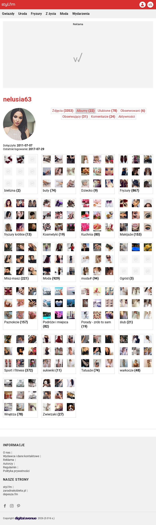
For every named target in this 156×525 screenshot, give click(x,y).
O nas (6, 452)
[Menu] (150, 5)
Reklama (8, 459)
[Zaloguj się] (142, 5)
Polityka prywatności (16, 471)
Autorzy (8, 463)
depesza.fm (10, 494)
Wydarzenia (81, 14)
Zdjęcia (62, 111)
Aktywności (126, 116)
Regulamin (9, 467)
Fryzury (36, 14)
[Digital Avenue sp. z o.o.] (26, 518)
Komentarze (103, 116)
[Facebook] (5, 506)
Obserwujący (75, 116)
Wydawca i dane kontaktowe (21, 456)
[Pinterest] (19, 506)
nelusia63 (17, 99)
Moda (64, 14)
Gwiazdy (8, 14)
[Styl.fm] (11, 4)
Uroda (22, 14)
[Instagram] (12, 506)
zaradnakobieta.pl (14, 490)
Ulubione (107, 111)
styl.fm (7, 487)
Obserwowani (132, 111)
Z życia (51, 14)
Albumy (85, 111)
